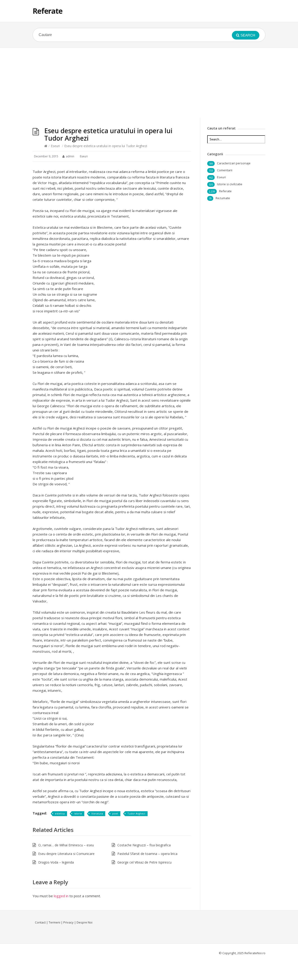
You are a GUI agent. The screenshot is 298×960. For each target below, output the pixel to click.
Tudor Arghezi (136, 813)
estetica (60, 813)
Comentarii (224, 170)
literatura (97, 813)
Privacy (68, 922)
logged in (61, 896)
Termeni (54, 922)
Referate (47, 11)
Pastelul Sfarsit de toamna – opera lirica (147, 853)
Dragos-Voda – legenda (56, 862)
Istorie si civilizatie (229, 184)
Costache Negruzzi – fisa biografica (144, 845)
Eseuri (55, 146)
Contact (40, 922)
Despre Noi (84, 922)
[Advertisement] (149, 82)
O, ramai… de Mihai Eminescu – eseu (66, 845)
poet (115, 813)
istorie (78, 813)
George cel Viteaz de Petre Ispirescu (144, 862)
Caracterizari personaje (234, 163)
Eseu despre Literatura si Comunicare (66, 853)
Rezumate (223, 198)
